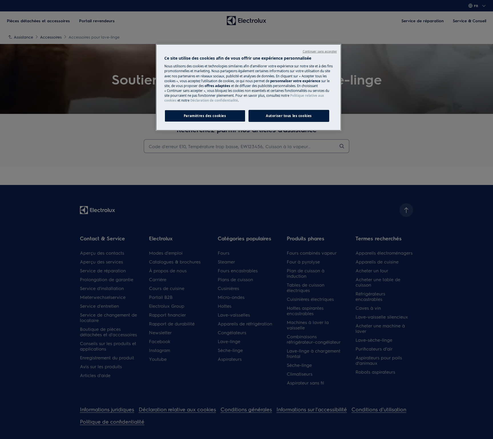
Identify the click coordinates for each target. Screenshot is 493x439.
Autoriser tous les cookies (289, 116)
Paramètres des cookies (205, 116)
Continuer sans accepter (320, 51)
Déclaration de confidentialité (214, 100)
